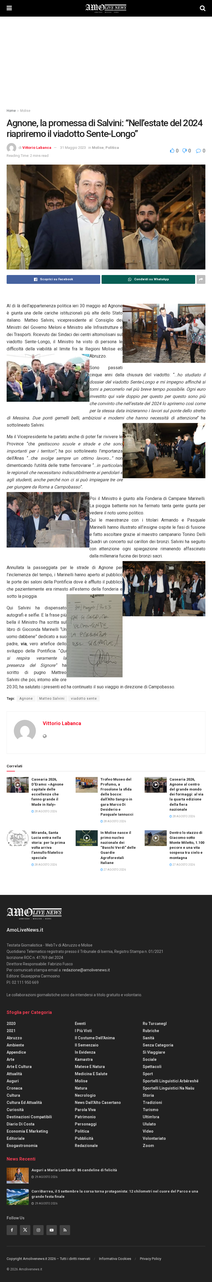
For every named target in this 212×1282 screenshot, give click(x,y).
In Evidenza (85, 1052)
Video (148, 1131)
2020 (11, 1023)
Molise (25, 111)
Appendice (16, 1052)
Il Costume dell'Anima (95, 1038)
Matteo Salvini (52, 699)
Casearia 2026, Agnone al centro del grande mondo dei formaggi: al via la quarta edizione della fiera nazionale (186, 794)
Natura (81, 1088)
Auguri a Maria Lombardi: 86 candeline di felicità (74, 1170)
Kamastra (84, 1059)
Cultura (13, 1095)
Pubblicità (84, 1138)
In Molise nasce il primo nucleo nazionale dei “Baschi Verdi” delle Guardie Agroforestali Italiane (118, 848)
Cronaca (14, 1088)
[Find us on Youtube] (51, 1230)
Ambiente (15, 1045)
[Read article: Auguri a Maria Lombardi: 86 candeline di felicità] (18, 1175)
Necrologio (85, 1095)
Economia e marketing (27, 1131)
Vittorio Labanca (36, 148)
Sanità (148, 1038)
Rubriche (151, 1031)
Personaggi (86, 1124)
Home (11, 111)
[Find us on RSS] (65, 1230)
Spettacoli (152, 1066)
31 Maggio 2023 (73, 148)
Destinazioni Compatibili (29, 1117)
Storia (148, 1095)
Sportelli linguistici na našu (168, 1088)
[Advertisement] (106, 58)
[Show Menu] (9, 8)
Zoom (148, 1145)
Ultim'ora (151, 1117)
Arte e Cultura (19, 1066)
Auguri (13, 1081)
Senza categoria (158, 1045)
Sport (148, 1074)
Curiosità (15, 1109)
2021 (11, 1031)
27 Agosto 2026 (114, 869)
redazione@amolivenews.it (86, 970)
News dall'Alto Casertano (98, 1102)
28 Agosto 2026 (45, 811)
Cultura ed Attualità (24, 1102)
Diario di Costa (21, 1124)
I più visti (83, 1031)
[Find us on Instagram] (38, 1230)
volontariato (154, 1138)
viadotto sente (84, 699)
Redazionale (86, 1145)
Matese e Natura (90, 1066)
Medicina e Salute (91, 1074)
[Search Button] (202, 8)
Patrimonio (85, 1117)
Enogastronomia (22, 1145)
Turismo (150, 1109)
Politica (112, 148)
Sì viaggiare (154, 1052)
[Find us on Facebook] (12, 1230)
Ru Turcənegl (155, 1023)
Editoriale (16, 1138)
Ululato (149, 1124)
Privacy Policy (150, 1259)
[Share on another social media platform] (201, 279)
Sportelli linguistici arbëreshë (170, 1081)
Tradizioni (152, 1102)
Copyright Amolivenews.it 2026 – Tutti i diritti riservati (48, 1259)
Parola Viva (85, 1109)
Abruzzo (14, 1038)
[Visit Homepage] (105, 8)
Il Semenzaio (87, 1045)
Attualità (14, 1074)
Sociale (150, 1059)
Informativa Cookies (115, 1259)
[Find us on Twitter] (25, 1230)
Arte (10, 1059)
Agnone (26, 699)
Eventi (80, 1023)
